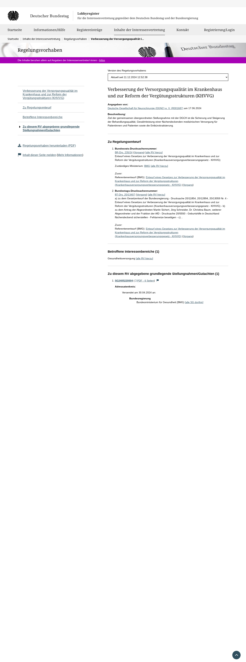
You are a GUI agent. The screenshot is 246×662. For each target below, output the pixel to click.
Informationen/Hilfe (49, 30)
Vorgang (139, 152)
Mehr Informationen (70, 155)
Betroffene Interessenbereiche (43, 117)
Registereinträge (89, 30)
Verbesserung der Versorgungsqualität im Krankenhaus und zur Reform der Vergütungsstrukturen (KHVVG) (50, 94)
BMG (147, 165)
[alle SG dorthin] (194, 302)
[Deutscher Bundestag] (40, 16)
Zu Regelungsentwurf (37, 107)
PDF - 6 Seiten (145, 280)
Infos (102, 60)
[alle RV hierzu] (154, 152)
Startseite (15, 30)
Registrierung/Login (219, 30)
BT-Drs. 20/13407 (125, 194)
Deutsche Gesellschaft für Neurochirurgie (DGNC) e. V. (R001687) (145, 108)
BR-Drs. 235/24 (124, 152)
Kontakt (182, 30)
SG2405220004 (124, 280)
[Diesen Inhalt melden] (158, 280)
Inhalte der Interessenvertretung (139, 29)
